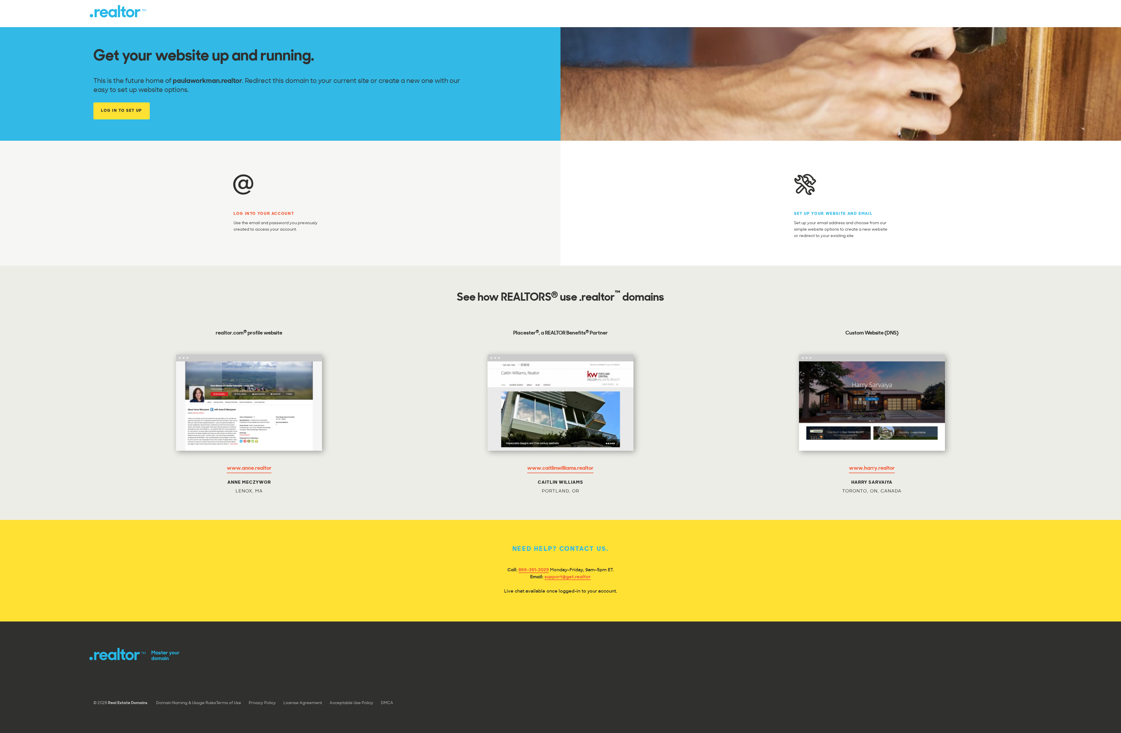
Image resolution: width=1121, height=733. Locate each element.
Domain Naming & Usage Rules (186, 703)
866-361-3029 (533, 570)
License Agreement (302, 703)
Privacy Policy (262, 703)
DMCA (387, 703)
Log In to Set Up (121, 111)
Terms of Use (228, 703)
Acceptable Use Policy (351, 703)
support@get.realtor (567, 577)
